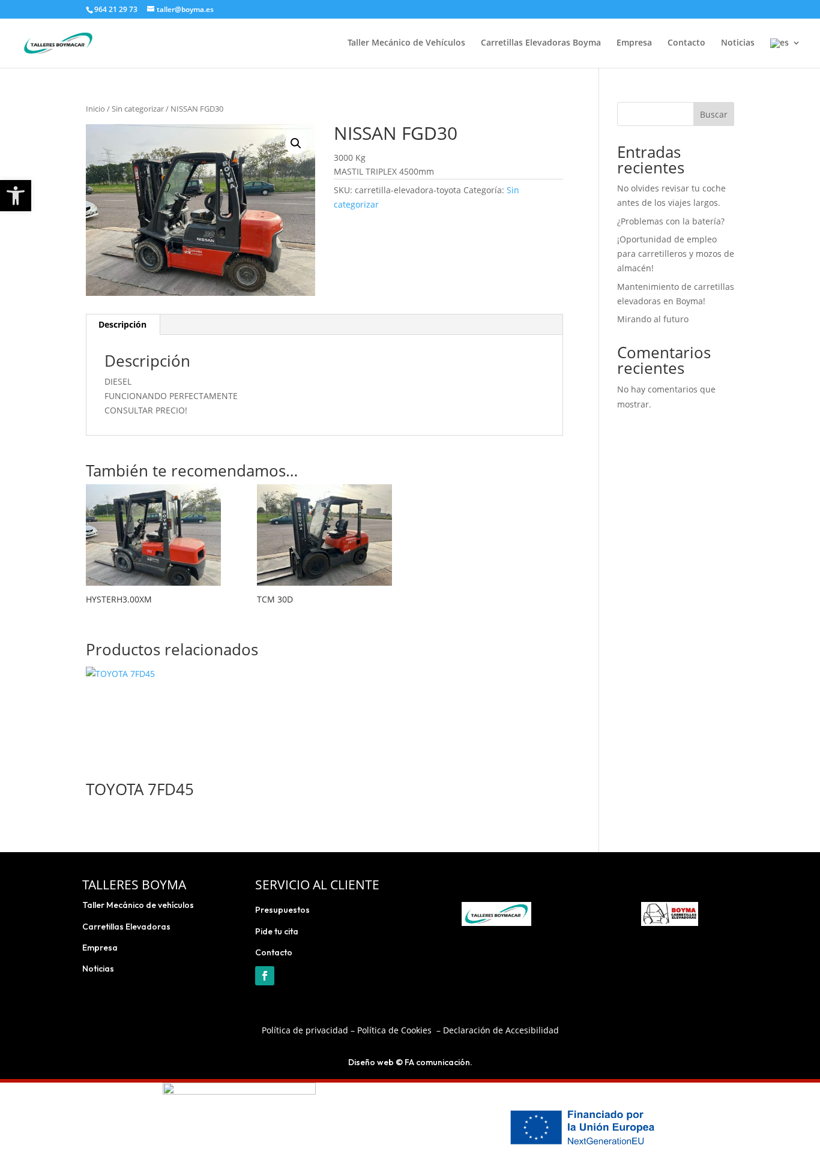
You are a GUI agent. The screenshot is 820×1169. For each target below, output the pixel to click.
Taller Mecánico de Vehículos (406, 43)
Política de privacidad (305, 1030)
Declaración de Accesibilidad (501, 1030)
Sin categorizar (138, 108)
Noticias (738, 43)
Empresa (634, 43)
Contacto (686, 43)
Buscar (714, 114)
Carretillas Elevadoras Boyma (541, 43)
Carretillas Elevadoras (126, 926)
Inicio (95, 108)
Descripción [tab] (122, 324)
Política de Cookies (394, 1030)
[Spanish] (785, 53)
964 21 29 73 (115, 9)
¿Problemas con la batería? (671, 221)
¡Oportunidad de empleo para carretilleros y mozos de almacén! (675, 253)
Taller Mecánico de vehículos (138, 905)
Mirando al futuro (653, 319)
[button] (15, 195)
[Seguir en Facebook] (264, 975)
